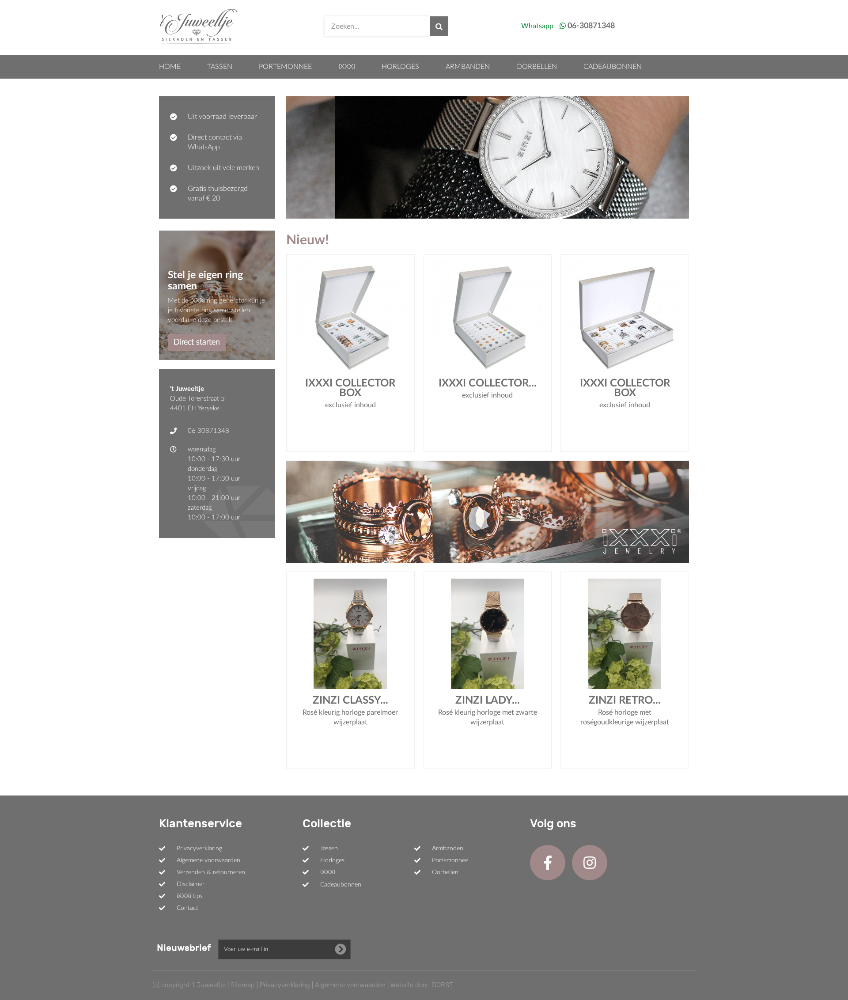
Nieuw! (307, 240)
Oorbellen (536, 66)
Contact (187, 908)
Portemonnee (285, 66)
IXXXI (346, 66)
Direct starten (197, 342)
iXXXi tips (190, 896)
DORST (442, 985)
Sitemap (243, 985)
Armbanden (468, 66)
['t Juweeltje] (198, 26)
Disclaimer (190, 884)
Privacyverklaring (199, 848)
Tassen (219, 66)
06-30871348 (591, 26)
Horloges (400, 66)
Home (170, 66)
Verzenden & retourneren (211, 872)
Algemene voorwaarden (208, 860)
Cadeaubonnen (612, 66)
